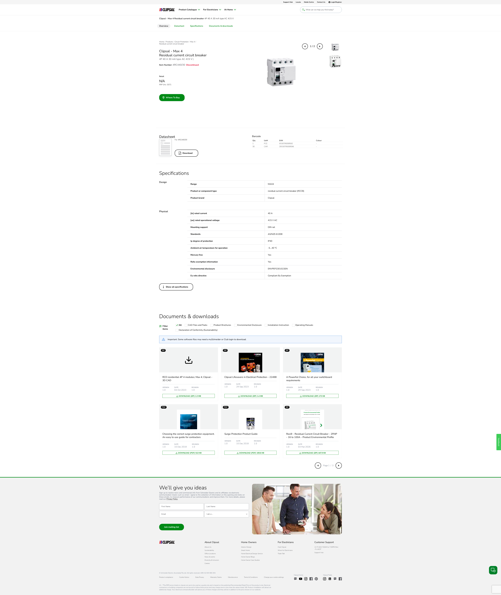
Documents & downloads (221, 26)
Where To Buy (173, 97)
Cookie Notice (184, 577)
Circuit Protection (182, 42)
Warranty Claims (216, 577)
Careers (207, 563)
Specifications (196, 26)
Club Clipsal (282, 547)
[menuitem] (189, 9)
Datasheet (179, 26)
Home (161, 42)
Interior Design (246, 547)
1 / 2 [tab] (312, 46)
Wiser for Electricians (285, 550)
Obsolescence (233, 577)
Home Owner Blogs (248, 557)
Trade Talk (281, 554)
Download (188, 153)
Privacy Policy (172, 499)
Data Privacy (199, 577)
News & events (210, 557)
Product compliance (166, 577)
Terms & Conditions (251, 577)
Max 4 (192, 42)
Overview (163, 26)
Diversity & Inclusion (212, 560)
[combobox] (226, 514)
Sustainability (209, 550)
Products (169, 42)
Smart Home (245, 550)
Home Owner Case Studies (250, 560)
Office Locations (210, 554)
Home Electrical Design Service (252, 554)
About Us (208, 547)
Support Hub (318, 552)
